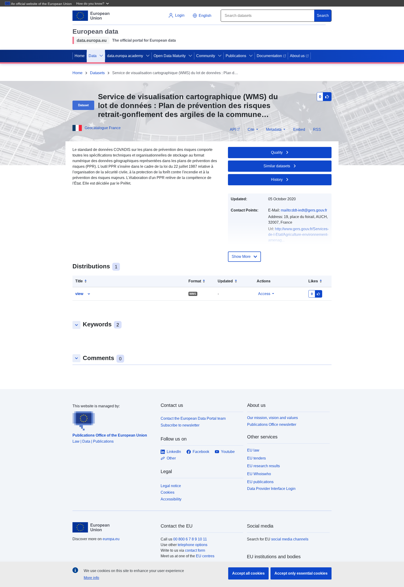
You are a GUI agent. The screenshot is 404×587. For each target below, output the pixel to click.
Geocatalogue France (103, 128)
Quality (277, 152)
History (277, 180)
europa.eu (111, 539)
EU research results (263, 466)
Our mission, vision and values (272, 418)
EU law (253, 450)
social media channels (289, 539)
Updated (225, 281)
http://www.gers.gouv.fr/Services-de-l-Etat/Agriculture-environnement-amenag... (298, 234)
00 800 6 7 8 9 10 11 (190, 539)
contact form (195, 550)
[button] (93, 3)
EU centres (205, 556)
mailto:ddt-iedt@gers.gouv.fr (304, 210)
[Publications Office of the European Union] (113, 419)
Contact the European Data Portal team (193, 418)
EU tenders (256, 458)
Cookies (167, 492)
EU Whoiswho (259, 474)
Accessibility (171, 499)
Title (79, 281)
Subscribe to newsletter (180, 425)
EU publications (260, 482)
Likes (313, 281)
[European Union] (113, 527)
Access (264, 294)
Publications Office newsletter (271, 425)
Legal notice (171, 486)
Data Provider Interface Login (271, 488)
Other (171, 458)
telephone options (192, 545)
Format (194, 281)
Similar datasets (276, 166)
